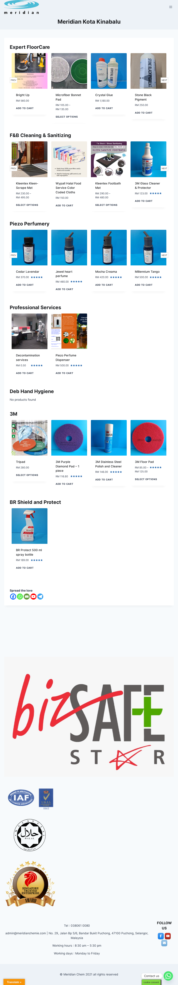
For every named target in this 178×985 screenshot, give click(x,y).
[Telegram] (40, 597)
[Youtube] (33, 597)
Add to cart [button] (64, 108)
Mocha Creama (66, 271)
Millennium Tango (107, 271)
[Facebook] (13, 597)
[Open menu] (170, 7)
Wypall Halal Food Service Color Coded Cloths (29, 188)
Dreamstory (143, 271)
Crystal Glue (64, 95)
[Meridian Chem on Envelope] (164, 943)
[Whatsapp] (20, 597)
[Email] (27, 597)
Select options (27, 116)
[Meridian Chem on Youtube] (168, 936)
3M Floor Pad (144, 462)
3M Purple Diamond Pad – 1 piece (67, 466)
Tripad (20, 462)
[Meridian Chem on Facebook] (161, 936)
